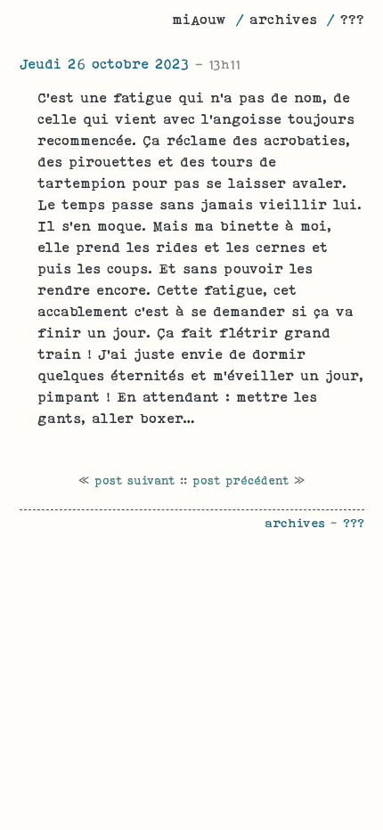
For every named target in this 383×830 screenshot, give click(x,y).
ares (283, 19)
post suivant (134, 480)
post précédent (240, 480)
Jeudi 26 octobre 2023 (130, 63)
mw (199, 19)
